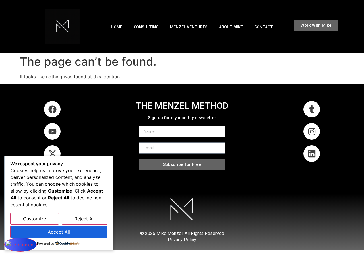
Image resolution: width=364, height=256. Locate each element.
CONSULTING (146, 27)
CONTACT (263, 27)
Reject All (85, 219)
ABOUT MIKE (231, 27)
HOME (116, 27)
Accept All (59, 232)
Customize (34, 219)
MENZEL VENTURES (189, 27)
